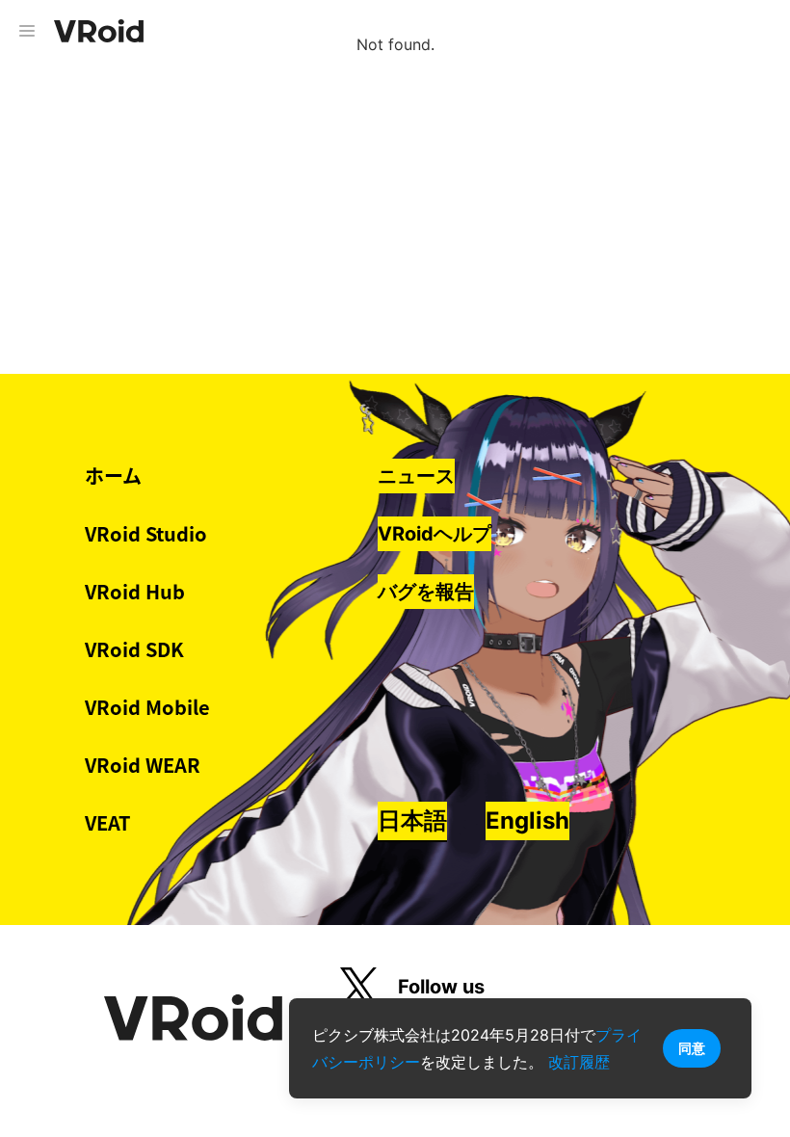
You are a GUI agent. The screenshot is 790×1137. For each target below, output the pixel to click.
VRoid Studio (146, 533)
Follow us (441, 986)
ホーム (113, 475)
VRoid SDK (134, 649)
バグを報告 (426, 591)
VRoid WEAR (142, 765)
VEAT (108, 822)
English (527, 820)
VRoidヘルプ (434, 533)
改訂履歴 (579, 1061)
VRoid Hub (135, 591)
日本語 (412, 820)
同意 (691, 1048)
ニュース (416, 476)
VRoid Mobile (147, 707)
